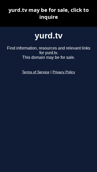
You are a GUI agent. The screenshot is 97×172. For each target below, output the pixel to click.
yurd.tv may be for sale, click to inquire (49, 13)
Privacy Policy (64, 72)
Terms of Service (35, 72)
